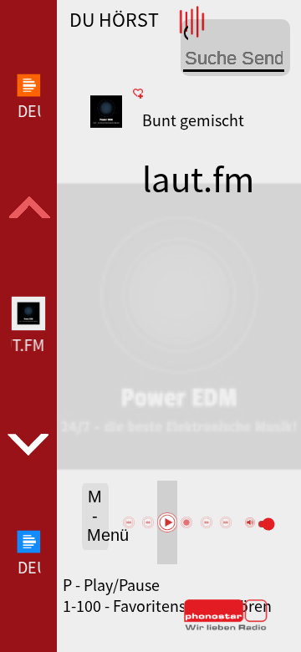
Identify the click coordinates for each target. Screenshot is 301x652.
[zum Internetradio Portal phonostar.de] (226, 627)
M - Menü (98, 515)
